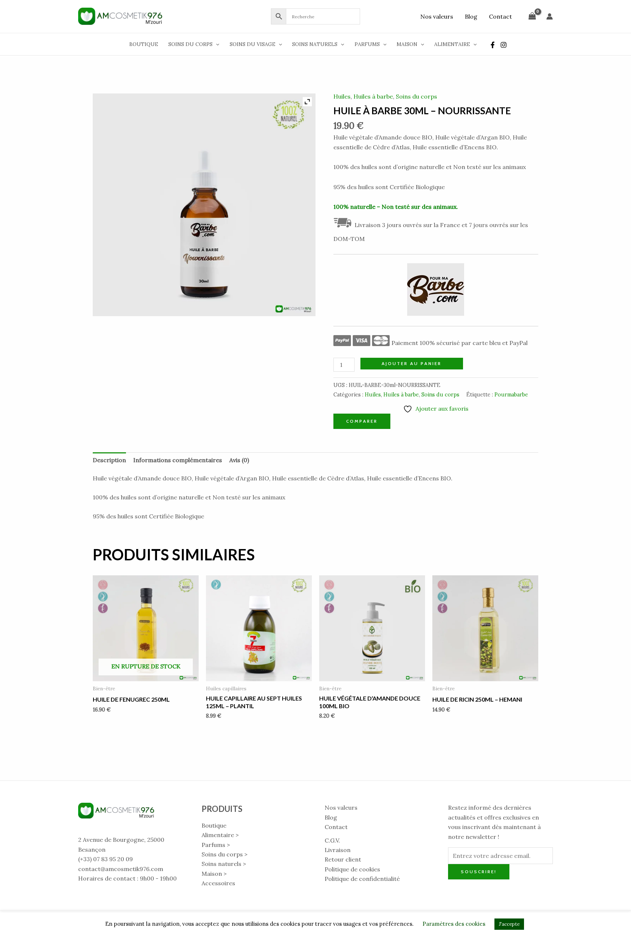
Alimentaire (452, 44)
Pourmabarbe (511, 394)
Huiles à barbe (373, 96)
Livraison (338, 849)
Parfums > (216, 844)
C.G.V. (332, 840)
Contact (500, 16)
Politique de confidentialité (362, 878)
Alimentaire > (220, 835)
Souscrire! (479, 871)
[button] (216, 44)
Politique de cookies (352, 869)
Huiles (342, 96)
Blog (471, 16)
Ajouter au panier (411, 363)
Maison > (214, 873)
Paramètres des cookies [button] (453, 923)
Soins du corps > (225, 854)
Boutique (143, 44)
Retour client (343, 859)
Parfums (367, 44)
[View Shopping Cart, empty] (532, 16)
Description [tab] (109, 460)
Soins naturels (314, 44)
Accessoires (218, 883)
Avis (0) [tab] (239, 460)
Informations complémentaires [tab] (177, 460)
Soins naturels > (224, 863)
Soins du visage (252, 44)
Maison (407, 44)
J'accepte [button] (509, 924)
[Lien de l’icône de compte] (549, 16)
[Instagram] (503, 45)
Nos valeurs (436, 16)
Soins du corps (190, 44)
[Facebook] (492, 45)
